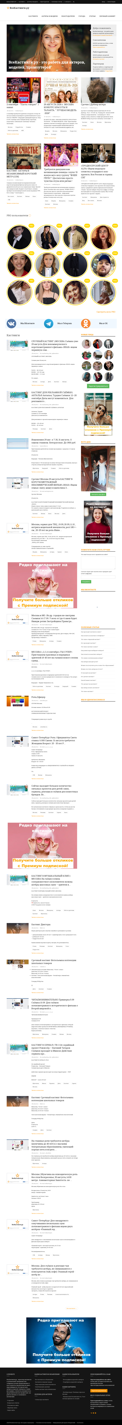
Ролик (34, 641)
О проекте (68, 1)
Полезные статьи (57, 1)
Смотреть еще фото (98, 494)
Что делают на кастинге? (89, 684)
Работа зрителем (13, 130)
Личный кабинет (107, 16)
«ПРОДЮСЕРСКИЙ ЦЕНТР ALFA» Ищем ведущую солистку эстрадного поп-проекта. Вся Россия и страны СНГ (96, 171)
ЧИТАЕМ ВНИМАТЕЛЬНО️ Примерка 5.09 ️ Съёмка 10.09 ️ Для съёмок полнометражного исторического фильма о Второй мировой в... (54, 1004)
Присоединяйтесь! (99, 47)
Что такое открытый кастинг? (90, 639)
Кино (92, 122)
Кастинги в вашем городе (43, 1382)
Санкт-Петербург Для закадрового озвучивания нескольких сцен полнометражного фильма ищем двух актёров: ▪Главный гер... (52, 1225)
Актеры (84, 125)
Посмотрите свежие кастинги (102, 35)
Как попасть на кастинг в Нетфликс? (93, 635)
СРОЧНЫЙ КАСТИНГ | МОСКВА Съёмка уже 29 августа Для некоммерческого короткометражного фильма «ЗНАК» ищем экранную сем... (54, 345)
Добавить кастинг (99, 59)
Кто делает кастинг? (87, 676)
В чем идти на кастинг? (88, 673)
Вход (103, 1)
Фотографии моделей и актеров (73, 1379)
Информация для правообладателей (64, 1422)
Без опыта (11, 196)
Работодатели (44, 1)
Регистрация (111, 1)
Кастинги (22, 1)
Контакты (80, 1422)
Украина (51, 1083)
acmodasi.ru (43, 727)
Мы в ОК (103, 323)
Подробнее (109, 71)
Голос (67, 946)
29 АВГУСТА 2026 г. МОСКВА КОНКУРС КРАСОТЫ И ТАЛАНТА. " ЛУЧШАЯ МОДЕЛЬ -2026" (60, 109)
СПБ (9, 199)
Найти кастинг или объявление (45, 1389)
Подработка (19, 127)
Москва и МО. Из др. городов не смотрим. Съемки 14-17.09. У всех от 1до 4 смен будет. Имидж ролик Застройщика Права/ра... (54, 618)
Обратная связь (12, 1408)
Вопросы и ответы (13, 1403)
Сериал (59, 552)
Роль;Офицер (38, 697)
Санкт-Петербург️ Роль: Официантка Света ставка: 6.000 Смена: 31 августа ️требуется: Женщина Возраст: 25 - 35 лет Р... (54, 740)
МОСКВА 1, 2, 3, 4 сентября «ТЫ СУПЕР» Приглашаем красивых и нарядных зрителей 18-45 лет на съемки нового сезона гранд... (54, 656)
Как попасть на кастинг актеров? (91, 654)
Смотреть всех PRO (106, 312)
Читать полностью (13, 134)
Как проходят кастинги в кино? (91, 632)
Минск (44, 1083)
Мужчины (108, 122)
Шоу (83, 200)
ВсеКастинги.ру (19, 7)
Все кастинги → (72, 1308)
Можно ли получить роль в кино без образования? (97, 665)
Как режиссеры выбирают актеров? (92, 650)
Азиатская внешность (62, 1294)
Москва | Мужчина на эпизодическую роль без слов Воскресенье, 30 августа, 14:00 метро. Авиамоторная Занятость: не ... (54, 1177)
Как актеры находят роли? (89, 662)
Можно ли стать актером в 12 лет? (92, 669)
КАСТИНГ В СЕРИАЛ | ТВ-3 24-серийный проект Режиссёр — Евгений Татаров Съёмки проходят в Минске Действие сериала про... (52, 1049)
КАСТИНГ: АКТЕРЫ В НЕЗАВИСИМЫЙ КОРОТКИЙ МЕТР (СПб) (22, 173)
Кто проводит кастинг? (88, 643)
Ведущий (45, 468)
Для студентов (104, 197)
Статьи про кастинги (42, 1399)
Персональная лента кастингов (45, 1384)
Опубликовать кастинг (42, 1387)
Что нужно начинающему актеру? (92, 658)
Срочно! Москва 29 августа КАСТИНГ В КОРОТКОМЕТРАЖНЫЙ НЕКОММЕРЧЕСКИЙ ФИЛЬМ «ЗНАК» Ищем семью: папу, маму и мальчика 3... (54, 483)
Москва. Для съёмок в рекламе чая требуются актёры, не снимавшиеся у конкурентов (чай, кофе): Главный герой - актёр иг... (53, 1270)
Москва (10, 127)
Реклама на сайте (13, 1405)
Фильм (27, 196)
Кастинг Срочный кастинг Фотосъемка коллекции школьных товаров (52, 1099)
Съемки (28, 127)
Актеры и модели (32, 1)
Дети (46, 134)
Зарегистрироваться (98, 386)
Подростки (73, 131)
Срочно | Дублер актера (93, 104)
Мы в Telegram (64, 323)
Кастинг (84, 122)
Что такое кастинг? (87, 691)
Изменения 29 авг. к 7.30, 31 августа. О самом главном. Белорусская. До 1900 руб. (53, 441)
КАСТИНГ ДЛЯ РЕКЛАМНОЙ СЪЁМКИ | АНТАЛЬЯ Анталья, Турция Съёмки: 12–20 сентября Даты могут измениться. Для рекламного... (54, 396)
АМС (22, 130)
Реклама (35, 429)
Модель (47, 131)
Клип (46, 201)
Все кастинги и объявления (44, 1379)
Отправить (86, 582)
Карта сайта (11, 1410)
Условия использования (43, 1422)
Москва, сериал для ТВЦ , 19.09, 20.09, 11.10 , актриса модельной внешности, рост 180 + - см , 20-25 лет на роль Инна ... (54, 527)
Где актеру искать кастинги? (90, 688)
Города (82, 16)
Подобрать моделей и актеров (73, 1382)
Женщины (63, 131)
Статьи (92, 16)
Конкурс (53, 134)
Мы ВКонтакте (27, 323)
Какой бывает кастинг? (88, 680)
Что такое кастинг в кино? (89, 647)
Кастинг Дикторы (41, 924)
